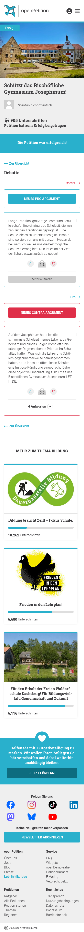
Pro (73, 297)
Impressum (54, 910)
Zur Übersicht (19, 163)
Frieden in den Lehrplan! (40, 604)
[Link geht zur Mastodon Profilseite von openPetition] (11, 817)
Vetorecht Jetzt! (57, 881)
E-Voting (52, 877)
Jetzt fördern (42, 773)
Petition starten (15, 905)
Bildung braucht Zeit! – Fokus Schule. (40, 520)
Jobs (7, 863)
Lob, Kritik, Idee (15, 877)
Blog (7, 867)
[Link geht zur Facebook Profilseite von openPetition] (11, 804)
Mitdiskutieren (42, 279)
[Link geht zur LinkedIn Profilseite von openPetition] (74, 804)
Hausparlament (57, 872)
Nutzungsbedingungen (62, 901)
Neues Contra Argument (42, 313)
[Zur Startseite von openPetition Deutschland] (27, 11)
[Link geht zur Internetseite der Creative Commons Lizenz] (6, 928)
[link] (77, 11)
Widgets (52, 863)
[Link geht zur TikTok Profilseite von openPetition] (53, 804)
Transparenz (55, 896)
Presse (9, 872)
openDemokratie (58, 867)
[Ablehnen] (53, 263)
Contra (71, 183)
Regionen (11, 915)
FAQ (49, 858)
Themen (10, 910)
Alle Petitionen (14, 901)
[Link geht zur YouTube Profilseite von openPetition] (53, 817)
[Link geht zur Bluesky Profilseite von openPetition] (32, 817)
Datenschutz (55, 905)
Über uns (10, 858)
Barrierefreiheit (56, 915)
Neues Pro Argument (42, 199)
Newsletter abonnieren (42, 837)
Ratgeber (10, 896)
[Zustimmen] (31, 263)
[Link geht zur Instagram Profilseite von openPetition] (32, 804)
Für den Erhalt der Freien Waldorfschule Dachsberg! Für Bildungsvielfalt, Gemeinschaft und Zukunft (41, 693)
